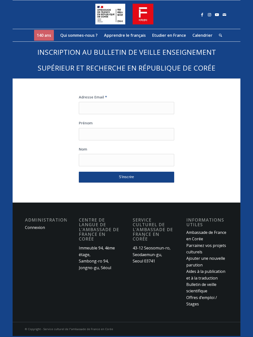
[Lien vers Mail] (224, 14)
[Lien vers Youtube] (217, 14)
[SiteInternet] (126, 14)
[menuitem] (44, 35)
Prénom (86, 122)
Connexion (35, 227)
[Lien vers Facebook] (202, 14)
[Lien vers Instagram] (209, 14)
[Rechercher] (219, 35)
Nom (83, 149)
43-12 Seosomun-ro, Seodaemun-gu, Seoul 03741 (151, 254)
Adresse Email (93, 96)
